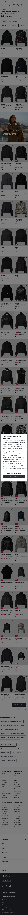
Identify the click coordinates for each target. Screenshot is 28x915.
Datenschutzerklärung (14, 468)
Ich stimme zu (14, 476)
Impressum (23, 468)
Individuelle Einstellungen (14, 473)
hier (22, 465)
